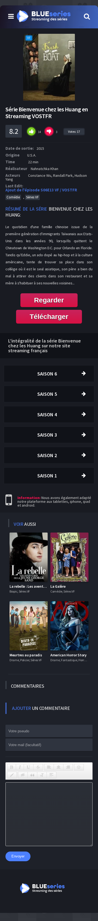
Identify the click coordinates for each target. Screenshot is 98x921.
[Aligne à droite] (68, 767)
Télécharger (49, 316)
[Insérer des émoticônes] (79, 767)
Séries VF (32, 197)
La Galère (57, 586)
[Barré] (38, 767)
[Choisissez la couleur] (12, 775)
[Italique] (20, 767)
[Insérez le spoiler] (51, 775)
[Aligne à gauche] (49, 767)
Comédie (13, 197)
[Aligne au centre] (58, 767)
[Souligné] (28, 767)
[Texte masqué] (23, 775)
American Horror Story (68, 655)
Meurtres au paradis (26, 655)
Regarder (49, 300)
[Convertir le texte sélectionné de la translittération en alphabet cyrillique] (42, 775)
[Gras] (11, 767)
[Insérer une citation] (32, 775)
